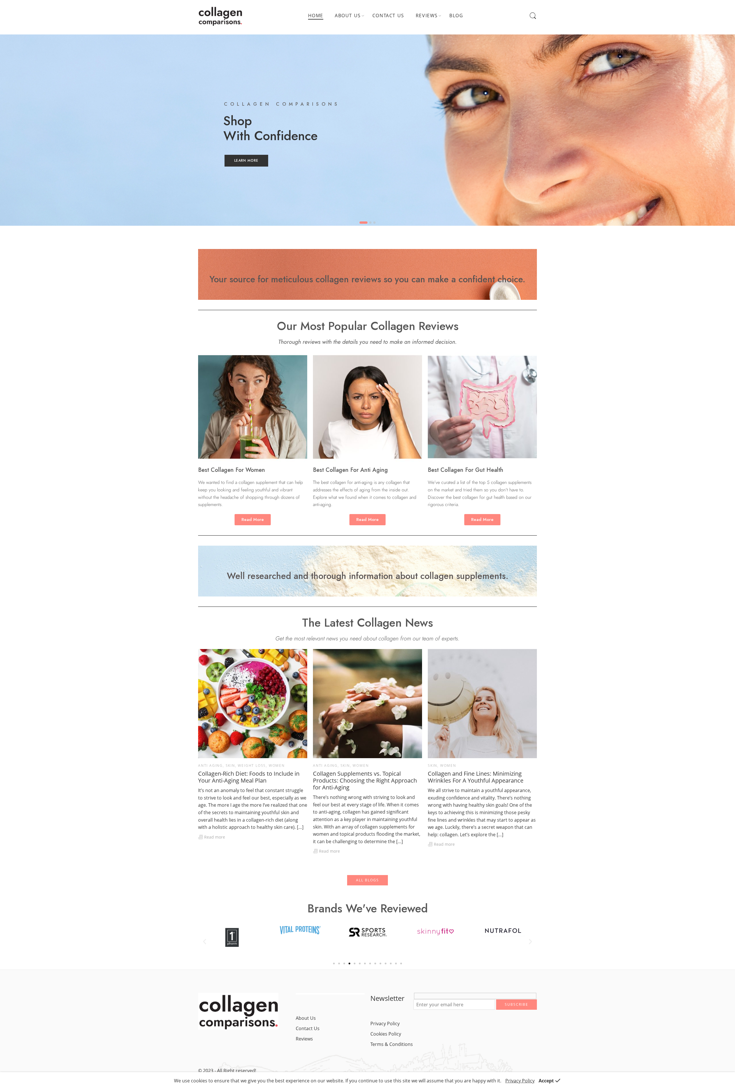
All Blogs (367, 880)
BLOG (456, 15)
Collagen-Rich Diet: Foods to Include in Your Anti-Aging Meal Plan (248, 777)
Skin (230, 765)
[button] (204, 941)
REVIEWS (427, 15)
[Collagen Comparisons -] (220, 16)
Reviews (304, 1039)
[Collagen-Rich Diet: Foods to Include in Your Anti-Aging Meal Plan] (252, 703)
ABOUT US (348, 15)
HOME (315, 15)
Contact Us (308, 1028)
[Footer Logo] (238, 1010)
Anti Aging (210, 765)
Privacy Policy (385, 1023)
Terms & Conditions (391, 1044)
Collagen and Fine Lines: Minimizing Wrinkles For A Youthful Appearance (475, 777)
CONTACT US (388, 15)
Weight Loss (252, 765)
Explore (246, 166)
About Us (306, 1018)
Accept (546, 1081)
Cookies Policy (385, 1034)
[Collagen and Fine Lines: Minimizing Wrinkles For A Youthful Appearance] (482, 703)
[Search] (533, 15)
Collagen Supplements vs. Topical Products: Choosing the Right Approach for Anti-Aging (365, 780)
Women (277, 765)
